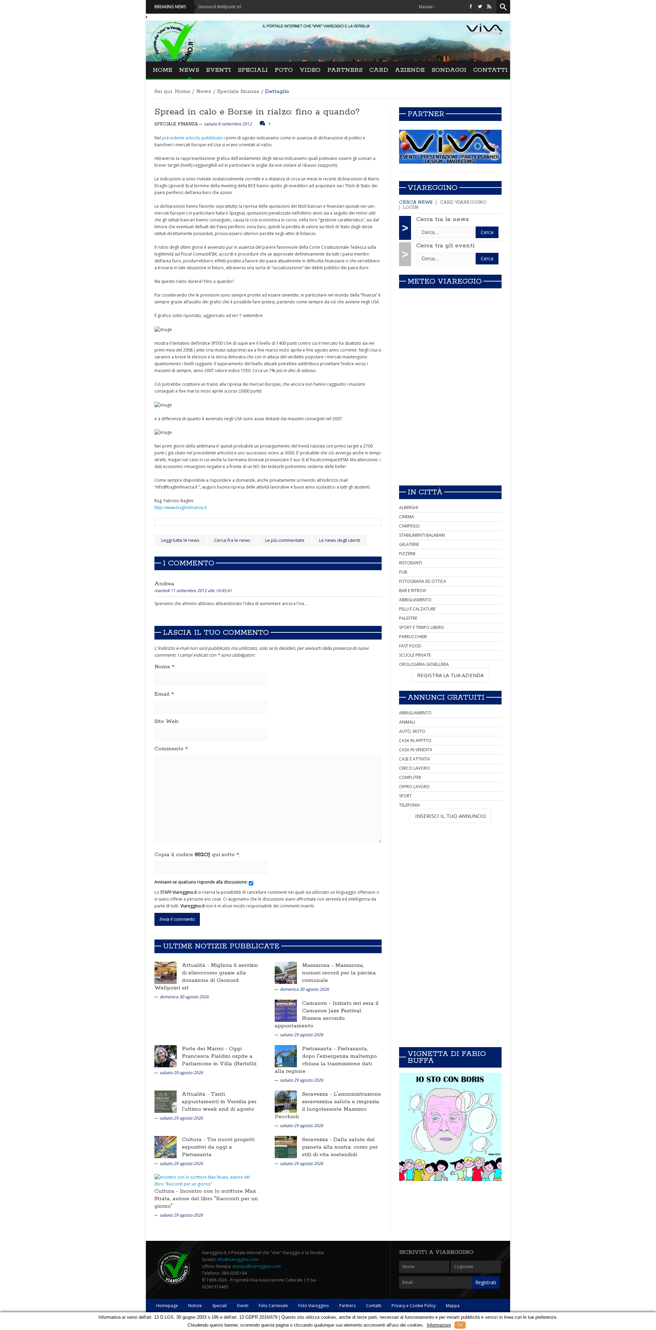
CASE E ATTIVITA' (415, 759)
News (189, 70)
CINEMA (406, 517)
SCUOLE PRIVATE (415, 655)
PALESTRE (408, 618)
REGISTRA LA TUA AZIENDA (450, 675)
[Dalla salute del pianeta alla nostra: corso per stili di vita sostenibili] (286, 1147)
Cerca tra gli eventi (445, 245)
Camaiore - (317, 1003)
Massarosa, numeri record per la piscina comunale (339, 973)
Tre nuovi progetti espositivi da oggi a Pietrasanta (218, 1147)
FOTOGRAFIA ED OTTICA (422, 581)
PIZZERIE (407, 554)
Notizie (195, 1305)
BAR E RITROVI (412, 590)
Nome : (165, 666)
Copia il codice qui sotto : (197, 854)
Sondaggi (449, 70)
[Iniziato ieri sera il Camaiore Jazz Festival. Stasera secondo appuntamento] (286, 1010)
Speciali (253, 70)
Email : (164, 694)
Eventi (218, 70)
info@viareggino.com (237, 1259)
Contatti (490, 70)
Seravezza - (317, 1094)
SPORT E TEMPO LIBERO (421, 627)
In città (425, 492)
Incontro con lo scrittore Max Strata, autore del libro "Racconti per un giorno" (206, 1199)
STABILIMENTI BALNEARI (422, 535)
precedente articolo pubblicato (192, 138)
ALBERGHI (408, 507)
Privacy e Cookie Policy (414, 1305)
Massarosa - (318, 965)
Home (162, 70)
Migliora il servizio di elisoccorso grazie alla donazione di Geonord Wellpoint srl (206, 976)
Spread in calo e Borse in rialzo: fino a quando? (256, 112)
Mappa (453, 1305)
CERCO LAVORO (414, 768)
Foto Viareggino (313, 1305)
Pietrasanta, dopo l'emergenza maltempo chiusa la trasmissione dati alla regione (326, 1060)
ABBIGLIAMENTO (415, 600)
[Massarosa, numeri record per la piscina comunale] (286, 972)
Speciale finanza (238, 91)
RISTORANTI (410, 563)
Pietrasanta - (319, 1048)
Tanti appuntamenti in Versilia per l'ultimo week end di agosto (219, 1102)
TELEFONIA (409, 805)
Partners (345, 70)
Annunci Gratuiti (446, 697)
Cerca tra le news (442, 219)
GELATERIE (409, 544)
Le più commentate (284, 540)
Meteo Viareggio (445, 281)
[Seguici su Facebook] (471, 7)
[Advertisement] (450, 432)
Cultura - (194, 1139)
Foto (284, 70)
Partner (426, 114)
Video (310, 70)
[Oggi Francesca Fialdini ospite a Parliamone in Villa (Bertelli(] (165, 1056)
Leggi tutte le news (180, 540)
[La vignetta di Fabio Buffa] (450, 1127)
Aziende (410, 70)
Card (378, 70)
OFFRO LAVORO (414, 787)
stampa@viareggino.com (256, 1266)
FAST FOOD (410, 646)
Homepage (167, 1305)
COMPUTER (410, 777)
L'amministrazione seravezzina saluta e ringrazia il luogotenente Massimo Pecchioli (328, 1105)
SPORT (405, 796)
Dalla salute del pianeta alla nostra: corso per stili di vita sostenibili (340, 1147)
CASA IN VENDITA (415, 750)
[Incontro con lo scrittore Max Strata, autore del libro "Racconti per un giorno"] (205, 1180)
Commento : (171, 748)
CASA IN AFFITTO (415, 740)
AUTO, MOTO (412, 731)
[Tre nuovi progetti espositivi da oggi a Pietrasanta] (165, 1147)
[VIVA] (450, 146)
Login (411, 207)
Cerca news (416, 202)
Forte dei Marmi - (205, 1048)
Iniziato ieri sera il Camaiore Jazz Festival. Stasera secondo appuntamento (327, 1014)
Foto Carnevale (273, 1305)
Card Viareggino (463, 202)
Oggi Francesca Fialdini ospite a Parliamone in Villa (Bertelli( (219, 1056)
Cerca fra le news (232, 540)
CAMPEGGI (409, 526)
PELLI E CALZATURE (417, 609)
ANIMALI (407, 722)
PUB (403, 572)
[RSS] (489, 7)
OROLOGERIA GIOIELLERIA (424, 664)
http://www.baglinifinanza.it (180, 507)
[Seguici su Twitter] (480, 7)
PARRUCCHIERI (413, 637)
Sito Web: (166, 721)
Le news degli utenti (339, 540)
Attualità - (196, 965)
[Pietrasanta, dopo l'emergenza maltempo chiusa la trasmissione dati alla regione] (286, 1056)
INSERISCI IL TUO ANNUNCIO (450, 815)
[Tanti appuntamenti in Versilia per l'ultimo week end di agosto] (165, 1101)
